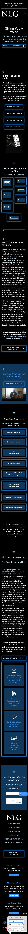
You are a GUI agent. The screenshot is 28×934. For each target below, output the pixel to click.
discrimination (11, 260)
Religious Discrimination (14, 497)
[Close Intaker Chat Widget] (26, 914)
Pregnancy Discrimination (14, 507)
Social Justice (14, 835)
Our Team (16, 823)
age (13, 273)
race (16, 273)
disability (23, 590)
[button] (25, 13)
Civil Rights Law (14, 831)
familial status (17, 596)
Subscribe (23, 794)
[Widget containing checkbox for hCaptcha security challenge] (14, 801)
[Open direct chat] (24, 914)
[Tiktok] (4, 922)
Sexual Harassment (14, 463)
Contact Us (20, 843)
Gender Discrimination (14, 442)
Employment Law (14, 827)
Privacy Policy (9, 843)
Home (10, 823)
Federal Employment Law (14, 839)
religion (14, 590)
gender (20, 273)
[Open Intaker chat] (10, 933)
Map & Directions (14, 875)
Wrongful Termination (14, 432)
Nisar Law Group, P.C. (10, 249)
